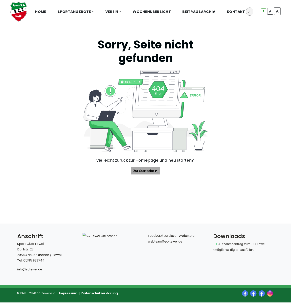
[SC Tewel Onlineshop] (100, 236)
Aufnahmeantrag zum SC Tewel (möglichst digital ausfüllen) (239, 247)
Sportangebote (74, 11)
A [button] (263, 11)
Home (40, 11)
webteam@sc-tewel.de (165, 241)
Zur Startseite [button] (144, 171)
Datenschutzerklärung (99, 293)
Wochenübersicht (152, 11)
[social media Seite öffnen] (246, 293)
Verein (111, 11)
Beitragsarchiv (198, 11)
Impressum (68, 293)
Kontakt (236, 11)
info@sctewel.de (29, 269)
